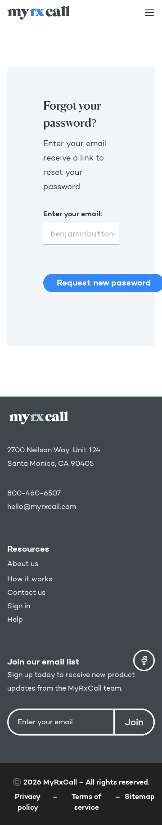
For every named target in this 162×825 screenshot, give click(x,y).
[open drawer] (149, 12)
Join (134, 722)
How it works (29, 579)
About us (22, 563)
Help (15, 619)
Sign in (18, 606)
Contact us (26, 592)
